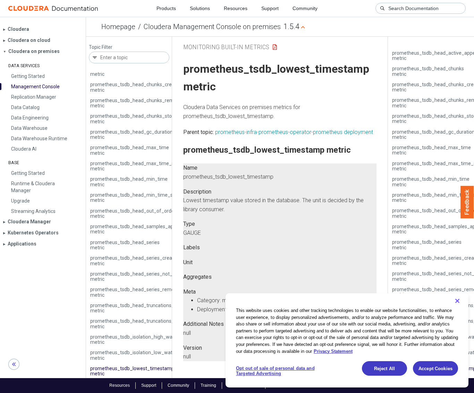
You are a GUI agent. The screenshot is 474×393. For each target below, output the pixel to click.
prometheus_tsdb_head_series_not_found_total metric (144, 276)
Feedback (467, 202)
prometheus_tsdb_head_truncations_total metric (137, 323)
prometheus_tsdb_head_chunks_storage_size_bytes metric (149, 118)
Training (208, 385)
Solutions (200, 8)
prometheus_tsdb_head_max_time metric (129, 150)
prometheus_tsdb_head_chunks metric (126, 71)
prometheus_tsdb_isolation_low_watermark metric (139, 355)
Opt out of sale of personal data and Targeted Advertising (275, 371)
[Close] (457, 301)
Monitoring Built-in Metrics (226, 47)
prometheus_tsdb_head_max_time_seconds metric (140, 166)
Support (270, 8)
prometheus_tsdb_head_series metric (125, 245)
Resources (235, 8)
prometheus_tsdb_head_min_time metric (129, 181)
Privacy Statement (333, 351)
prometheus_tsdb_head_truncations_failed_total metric (145, 308)
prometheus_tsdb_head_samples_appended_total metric (146, 229)
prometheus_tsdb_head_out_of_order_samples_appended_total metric (162, 213)
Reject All (384, 368)
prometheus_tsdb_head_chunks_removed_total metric (143, 103)
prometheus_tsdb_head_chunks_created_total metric (142, 87)
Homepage (118, 27)
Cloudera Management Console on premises (212, 27)
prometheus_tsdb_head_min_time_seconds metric (139, 197)
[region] (347, 340)
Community (305, 8)
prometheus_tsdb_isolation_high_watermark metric (140, 339)
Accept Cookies (435, 368)
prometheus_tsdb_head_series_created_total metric (141, 260)
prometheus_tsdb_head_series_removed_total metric (142, 292)
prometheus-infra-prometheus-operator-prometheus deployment (294, 132)
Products (166, 8)
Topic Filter (100, 47)
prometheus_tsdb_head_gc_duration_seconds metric (142, 134)
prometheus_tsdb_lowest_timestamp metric (132, 371)
